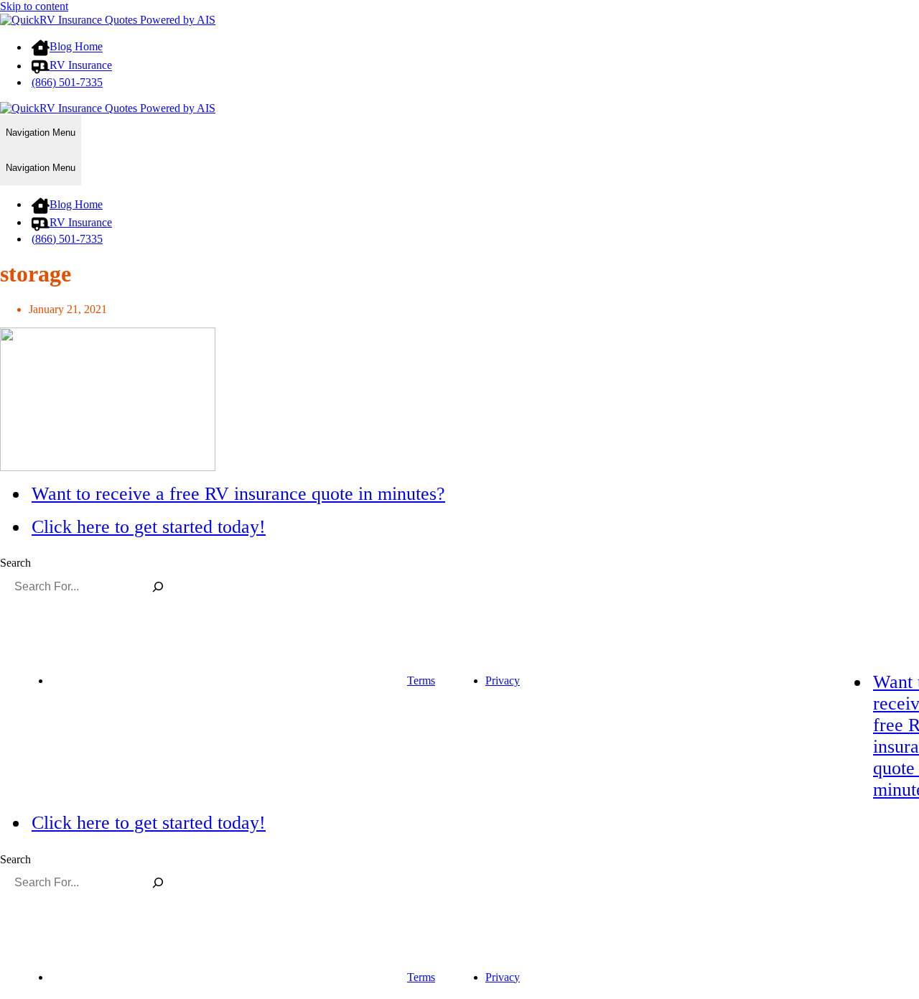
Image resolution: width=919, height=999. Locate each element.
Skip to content (34, 6)
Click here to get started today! (149, 526)
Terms (421, 680)
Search (15, 563)
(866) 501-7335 (67, 82)
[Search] (158, 586)
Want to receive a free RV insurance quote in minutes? (238, 493)
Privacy (502, 680)
